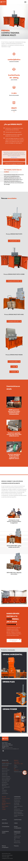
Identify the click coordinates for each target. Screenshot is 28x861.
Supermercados (5, 806)
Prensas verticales (5, 762)
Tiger (3, 788)
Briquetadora (4, 782)
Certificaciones (17, 800)
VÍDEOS (16, 823)
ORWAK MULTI (5, 766)
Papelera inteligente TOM (7, 763)
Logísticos (4, 801)
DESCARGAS (5, 823)
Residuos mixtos (17, 842)
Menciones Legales (5, 856)
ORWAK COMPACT (6, 770)
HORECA (3, 807)
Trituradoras (4, 790)
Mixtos (15, 765)
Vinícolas (3, 809)
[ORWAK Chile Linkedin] (3, 751)
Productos (16, 845)
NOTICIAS (4, 819)
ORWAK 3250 (4, 773)
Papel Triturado (17, 837)
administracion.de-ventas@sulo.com (12, 748)
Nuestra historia (17, 801)
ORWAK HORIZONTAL (6, 778)
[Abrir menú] (25, 2)
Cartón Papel (16, 762)
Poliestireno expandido (18, 771)
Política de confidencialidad (7, 855)
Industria (3, 800)
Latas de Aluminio (17, 836)
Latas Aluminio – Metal (18, 763)
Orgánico (16, 766)
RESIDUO (16, 760)
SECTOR (4, 796)
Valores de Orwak (17, 798)
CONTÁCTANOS (17, 819)
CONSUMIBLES (5, 793)
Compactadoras (5, 826)
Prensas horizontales (6, 776)
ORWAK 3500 (4, 774)
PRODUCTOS (5, 760)
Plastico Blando (17, 841)
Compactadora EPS (6, 787)
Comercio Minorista (6, 798)
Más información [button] (14, 157)
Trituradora (4, 791)
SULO (6, 741)
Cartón (15, 834)
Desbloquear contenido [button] (14, 160)
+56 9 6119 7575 (9, 747)
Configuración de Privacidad (7, 858)
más (14, 111)
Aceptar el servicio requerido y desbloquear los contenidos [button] (14, 164)
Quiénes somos (17, 809)
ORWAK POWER (5, 765)
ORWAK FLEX (4, 768)
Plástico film (16, 770)
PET (15, 768)
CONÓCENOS (17, 796)
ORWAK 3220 (4, 771)
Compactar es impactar (18, 810)
